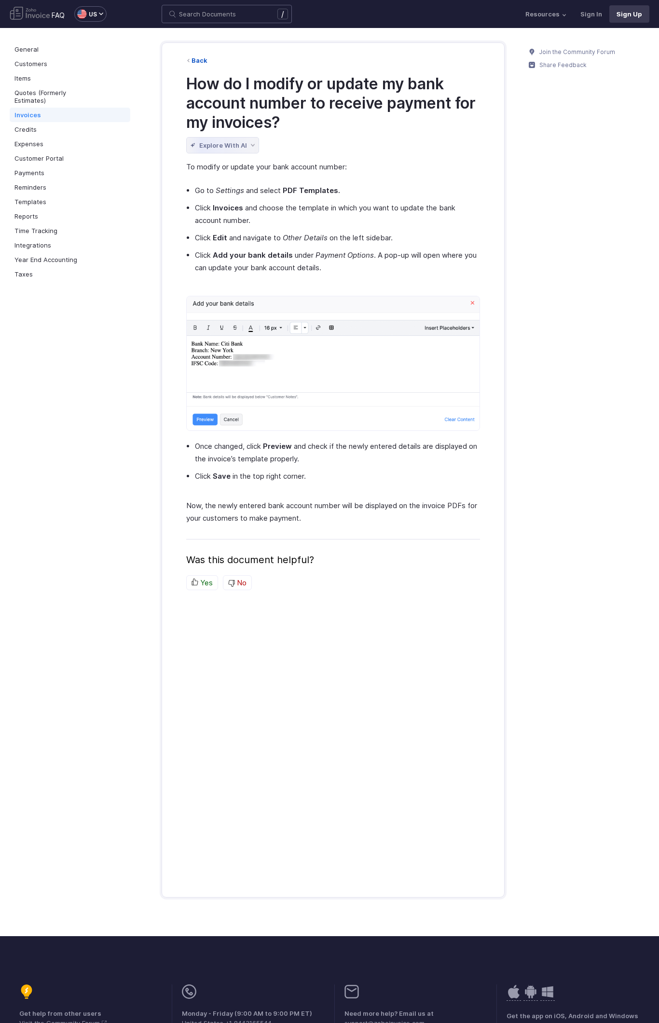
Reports (26, 216)
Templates (30, 202)
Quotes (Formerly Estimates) (40, 96)
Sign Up (629, 14)
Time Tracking (35, 231)
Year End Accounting (45, 259)
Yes (205, 582)
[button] (86, 14)
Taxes (23, 274)
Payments (29, 173)
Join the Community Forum (576, 51)
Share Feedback (562, 65)
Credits (25, 129)
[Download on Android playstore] (514, 997)
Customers (30, 64)
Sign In (591, 14)
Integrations (32, 245)
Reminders (30, 187)
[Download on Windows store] (547, 997)
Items (22, 78)
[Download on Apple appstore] (530, 997)
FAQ (58, 15)
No (241, 582)
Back (199, 60)
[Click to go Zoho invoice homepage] (30, 14)
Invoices (27, 115)
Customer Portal (39, 158)
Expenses (28, 144)
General (26, 49)
